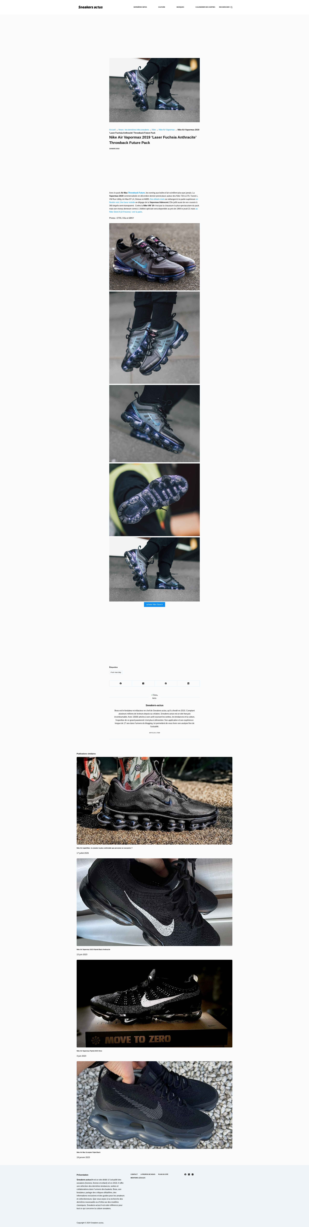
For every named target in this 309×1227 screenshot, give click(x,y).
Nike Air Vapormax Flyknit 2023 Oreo (89, 1051)
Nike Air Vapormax (167, 130)
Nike (154, 130)
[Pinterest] (166, 683)
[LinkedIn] (188, 683)
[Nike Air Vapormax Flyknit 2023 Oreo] (154, 1003)
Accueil (112, 130)
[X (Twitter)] (143, 683)
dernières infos (140, 7)
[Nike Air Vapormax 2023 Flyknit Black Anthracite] (154, 902)
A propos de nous (148, 1174)
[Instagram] (192, 1174)
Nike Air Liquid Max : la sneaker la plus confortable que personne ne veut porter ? (104, 848)
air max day (116, 672)
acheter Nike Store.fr (154, 604)
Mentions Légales (138, 1178)
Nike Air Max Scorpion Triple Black (88, 1152)
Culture (161, 7)
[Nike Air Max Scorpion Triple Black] (154, 1105)
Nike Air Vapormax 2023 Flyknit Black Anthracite (93, 949)
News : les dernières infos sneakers (134, 130)
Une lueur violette (127, 202)
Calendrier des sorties (205, 7)
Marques (180, 7)
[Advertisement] (154, 33)
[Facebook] (120, 683)
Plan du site (163, 1174)
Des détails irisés (157, 199)
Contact (134, 1174)
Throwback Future (136, 193)
